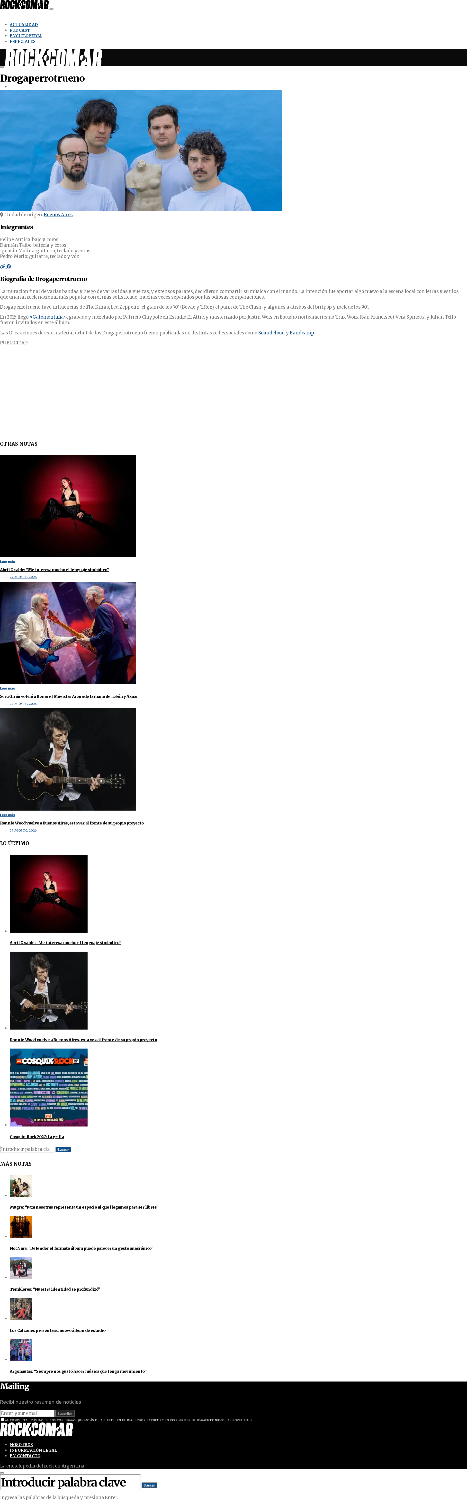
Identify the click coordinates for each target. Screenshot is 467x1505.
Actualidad (24, 24)
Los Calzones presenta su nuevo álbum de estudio (58, 1330)
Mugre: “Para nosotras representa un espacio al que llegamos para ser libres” (84, 1207)
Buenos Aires (58, 215)
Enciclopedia (26, 35)
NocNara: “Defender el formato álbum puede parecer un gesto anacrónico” (81, 1248)
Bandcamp (302, 333)
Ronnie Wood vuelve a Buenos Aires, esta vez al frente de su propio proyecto (72, 823)
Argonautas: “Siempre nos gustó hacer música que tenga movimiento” (78, 1371)
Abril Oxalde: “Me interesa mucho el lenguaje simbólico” (54, 569)
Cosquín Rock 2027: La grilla (37, 1136)
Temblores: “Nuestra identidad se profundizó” (55, 1289)
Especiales (23, 41)
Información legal (33, 1450)
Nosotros (21, 1444)
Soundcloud (271, 333)
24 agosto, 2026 (23, 577)
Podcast (20, 30)
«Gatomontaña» (48, 317)
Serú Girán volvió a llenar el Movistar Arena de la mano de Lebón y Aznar (69, 696)
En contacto (25, 1455)
